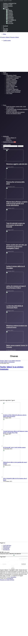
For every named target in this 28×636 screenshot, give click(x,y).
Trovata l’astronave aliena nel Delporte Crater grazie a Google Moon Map (15, 431)
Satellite (16, 566)
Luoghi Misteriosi (10, 85)
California (10, 560)
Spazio (23, 566)
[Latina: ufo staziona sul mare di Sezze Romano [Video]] (14, 283)
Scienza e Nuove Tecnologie (13, 92)
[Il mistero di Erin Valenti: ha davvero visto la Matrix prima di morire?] (11, 413)
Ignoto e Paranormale (11, 82)
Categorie (5, 74)
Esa (25, 560)
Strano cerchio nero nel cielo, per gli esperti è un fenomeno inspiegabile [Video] (16, 246)
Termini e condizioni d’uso (9, 3)
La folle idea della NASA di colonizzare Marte (14, 307)
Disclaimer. (13, 577)
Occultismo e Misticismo (12, 89)
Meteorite (15, 564)
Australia (11, 558)
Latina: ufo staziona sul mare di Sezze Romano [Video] (16, 287)
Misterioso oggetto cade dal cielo (16, 164)
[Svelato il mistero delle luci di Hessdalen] (14, 263)
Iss (23, 561)
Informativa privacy (8, 6)
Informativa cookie (7, 4)
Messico (11, 564)
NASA (23, 563)
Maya (8, 564)
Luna (1, 564)
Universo (17, 568)
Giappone (7, 561)
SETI (19, 566)
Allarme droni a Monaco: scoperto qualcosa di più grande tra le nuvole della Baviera (16, 203)
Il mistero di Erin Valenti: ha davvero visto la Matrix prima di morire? (14, 415)
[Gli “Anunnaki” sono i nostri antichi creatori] (11, 446)
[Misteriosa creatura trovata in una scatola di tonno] (14, 322)
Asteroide (3, 558)
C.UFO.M (6, 560)
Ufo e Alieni (9, 93)
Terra (9, 568)
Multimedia (6, 136)
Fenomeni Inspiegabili (11, 80)
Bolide (3, 560)
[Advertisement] (14, 56)
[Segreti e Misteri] (9, 37)
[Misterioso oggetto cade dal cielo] (14, 161)
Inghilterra (18, 561)
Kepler (25, 561)
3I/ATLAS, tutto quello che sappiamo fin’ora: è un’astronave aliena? (15, 112)
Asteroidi (7, 558)
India (14, 561)
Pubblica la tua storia (9, 142)
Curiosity (22, 560)
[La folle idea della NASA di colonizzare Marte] (14, 302)
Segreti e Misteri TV (11, 137)
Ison (21, 561)
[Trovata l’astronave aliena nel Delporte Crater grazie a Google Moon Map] (11, 429)
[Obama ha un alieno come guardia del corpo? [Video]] (11, 460)
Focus (4, 105)
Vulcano (20, 568)
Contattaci (5, 7)
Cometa (17, 560)
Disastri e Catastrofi (11, 79)
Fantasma (3, 561)
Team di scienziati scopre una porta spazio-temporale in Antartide (15, 225)
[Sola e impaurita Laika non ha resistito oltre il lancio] (11, 477)
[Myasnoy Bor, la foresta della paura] (14, 178)
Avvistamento (23, 558)
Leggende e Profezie (11, 83)
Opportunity (5, 566)
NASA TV (9, 140)
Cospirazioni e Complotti (12, 78)
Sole (21, 566)
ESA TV (8, 139)
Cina (14, 560)
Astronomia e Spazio (11, 75)
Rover (9, 566)
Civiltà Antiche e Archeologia (13, 76)
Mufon (19, 564)
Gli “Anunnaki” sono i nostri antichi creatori (14, 447)
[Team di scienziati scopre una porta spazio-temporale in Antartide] (14, 220)
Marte (4, 564)
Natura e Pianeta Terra (11, 86)
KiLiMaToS (10, 578)
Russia (12, 566)
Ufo (12, 568)
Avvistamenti (16, 558)
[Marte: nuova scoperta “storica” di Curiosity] (14, 342)
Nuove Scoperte (10, 87)
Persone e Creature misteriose (13, 90)
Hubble (11, 561)
